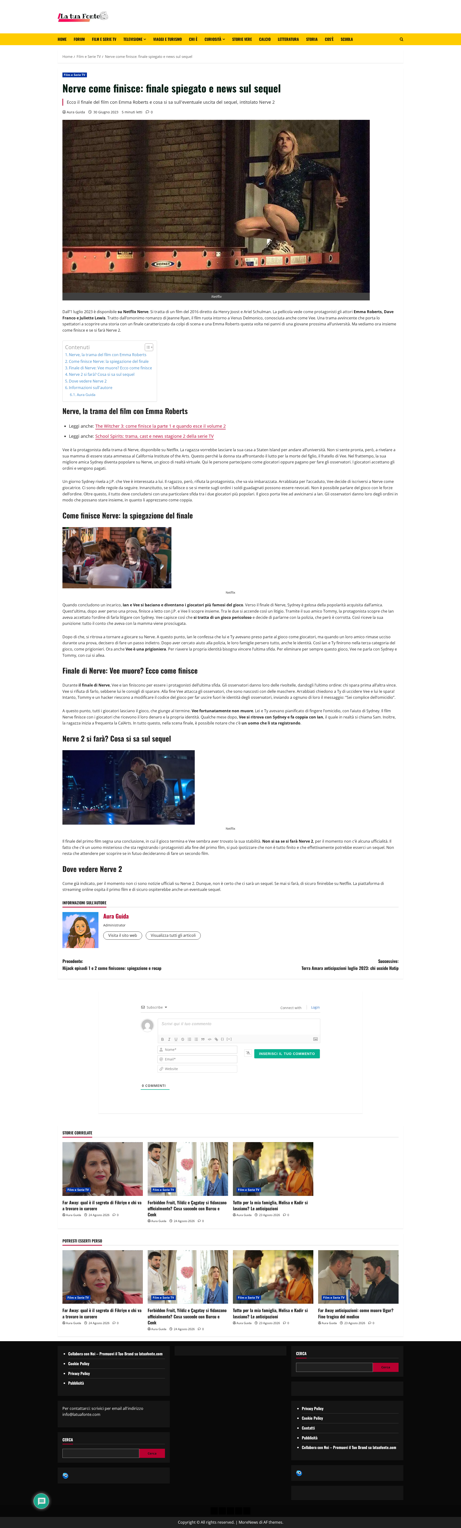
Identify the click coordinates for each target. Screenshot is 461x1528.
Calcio (265, 39)
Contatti (308, 1428)
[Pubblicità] (230, 1511)
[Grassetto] (162, 1039)
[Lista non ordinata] (196, 1039)
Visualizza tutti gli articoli (173, 935)
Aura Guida (76, 112)
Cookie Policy (78, 1363)
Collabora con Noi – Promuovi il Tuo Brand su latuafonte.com (115, 1354)
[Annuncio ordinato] (189, 1039)
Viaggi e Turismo (167, 39)
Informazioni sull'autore (90, 387)
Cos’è (329, 39)
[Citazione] (203, 1039)
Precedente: (111, 964)
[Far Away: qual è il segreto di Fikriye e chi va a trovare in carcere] (102, 1169)
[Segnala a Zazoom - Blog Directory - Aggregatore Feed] (65, 1475)
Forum (79, 39)
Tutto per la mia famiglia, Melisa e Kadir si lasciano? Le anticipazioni (270, 1205)
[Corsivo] (169, 1039)
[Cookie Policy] (246, 1511)
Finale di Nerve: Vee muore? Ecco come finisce (110, 368)
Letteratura (288, 39)
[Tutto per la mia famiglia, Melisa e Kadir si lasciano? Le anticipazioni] (273, 1169)
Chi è (193, 39)
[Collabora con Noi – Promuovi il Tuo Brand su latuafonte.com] (222, 1511)
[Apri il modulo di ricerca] (401, 39)
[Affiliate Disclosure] (238, 1511)
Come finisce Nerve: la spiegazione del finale (109, 361)
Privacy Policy (79, 1373)
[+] (229, 1039)
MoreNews (248, 1522)
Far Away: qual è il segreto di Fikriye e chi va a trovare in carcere (101, 1205)
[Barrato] (182, 1039)
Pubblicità (76, 1383)
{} (222, 1039)
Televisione (132, 39)
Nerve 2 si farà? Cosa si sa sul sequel (101, 374)
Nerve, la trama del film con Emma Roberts (107, 354)
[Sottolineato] (176, 1039)
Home (62, 39)
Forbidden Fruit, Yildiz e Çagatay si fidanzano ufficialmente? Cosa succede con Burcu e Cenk (187, 1208)
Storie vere (242, 39)
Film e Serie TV (104, 39)
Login (315, 1007)
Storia (312, 39)
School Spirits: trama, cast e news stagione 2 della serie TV (154, 436)
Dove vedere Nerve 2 (88, 381)
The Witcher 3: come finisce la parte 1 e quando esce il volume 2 (160, 426)
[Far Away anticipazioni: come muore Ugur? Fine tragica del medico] (358, 1277)
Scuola (347, 39)
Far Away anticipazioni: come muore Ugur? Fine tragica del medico (356, 1313)
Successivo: (350, 964)
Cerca (67, 1440)
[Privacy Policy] (214, 1511)
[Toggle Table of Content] (146, 347)
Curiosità (213, 39)
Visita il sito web (122, 935)
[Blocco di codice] (209, 1039)
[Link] (216, 1039)
